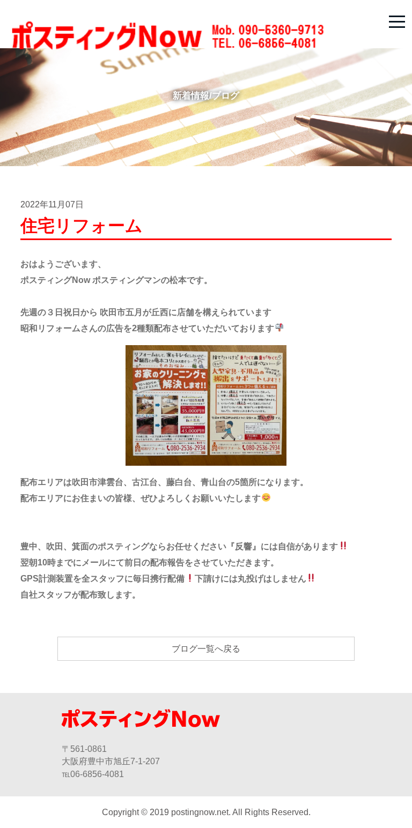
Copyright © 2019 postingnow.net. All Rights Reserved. (206, 812)
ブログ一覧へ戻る (206, 648)
